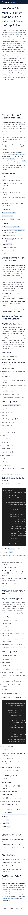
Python (8, 56)
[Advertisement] (14, 97)
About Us (6, 908)
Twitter (17, 908)
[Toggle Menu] (3, 2)
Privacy (22, 908)
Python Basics (6, 871)
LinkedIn (12, 908)
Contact (14, 911)
